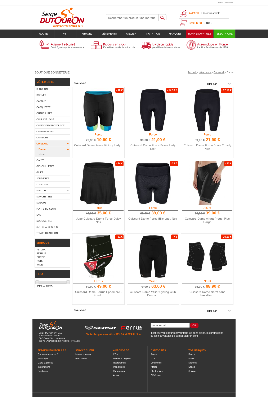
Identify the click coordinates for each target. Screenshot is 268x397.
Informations (44, 367)
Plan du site (119, 367)
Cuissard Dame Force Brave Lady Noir (152, 147)
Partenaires (119, 371)
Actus (116, 375)
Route (43, 33)
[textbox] (132, 17)
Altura (207, 207)
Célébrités (43, 371)
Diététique (156, 375)
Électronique (157, 371)
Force (98, 134)
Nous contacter (225, 2)
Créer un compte (211, 13)
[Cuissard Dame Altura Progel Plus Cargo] (207, 183)
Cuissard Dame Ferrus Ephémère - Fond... (98, 293)
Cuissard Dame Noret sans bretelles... (207, 293)
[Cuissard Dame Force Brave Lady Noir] (153, 110)
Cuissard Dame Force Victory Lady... (98, 145)
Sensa (191, 367)
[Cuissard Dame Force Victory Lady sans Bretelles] (98, 110)
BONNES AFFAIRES (199, 33)
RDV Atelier (81, 358)
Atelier (131, 33)
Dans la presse (45, 362)
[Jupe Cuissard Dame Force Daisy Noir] (98, 183)
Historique (43, 358)
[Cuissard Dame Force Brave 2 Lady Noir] (207, 110)
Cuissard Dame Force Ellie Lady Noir (152, 218)
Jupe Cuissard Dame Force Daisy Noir (98, 220)
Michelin (192, 362)
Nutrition (153, 33)
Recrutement (119, 362)
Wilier (153, 281)
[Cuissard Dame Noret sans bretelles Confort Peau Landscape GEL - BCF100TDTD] (207, 256)
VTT (65, 33)
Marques (175, 33)
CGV (115, 354)
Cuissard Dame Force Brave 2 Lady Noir (207, 147)
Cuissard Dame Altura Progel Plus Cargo (207, 220)
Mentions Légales (122, 358)
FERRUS (133, 334)
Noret (207, 281)
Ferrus (98, 281)
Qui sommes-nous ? (48, 354)
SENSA (119, 334)
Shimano (192, 371)
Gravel (87, 33)
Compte (194, 13)
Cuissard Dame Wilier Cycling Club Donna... (153, 293)
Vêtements (109, 33)
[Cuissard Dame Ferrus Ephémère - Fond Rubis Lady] (98, 256)
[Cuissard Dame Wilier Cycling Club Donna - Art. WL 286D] (153, 256)
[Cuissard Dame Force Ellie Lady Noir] (153, 183)
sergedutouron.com (187, 335)
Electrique (224, 33)
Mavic (191, 358)
